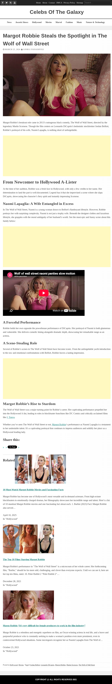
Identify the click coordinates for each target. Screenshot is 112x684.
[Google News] (10, 3)
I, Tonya (11, 417)
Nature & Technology (95, 22)
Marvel (59, 22)
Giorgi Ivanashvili (33, 49)
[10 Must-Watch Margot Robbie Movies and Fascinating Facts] (40, 483)
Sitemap (80, 3)
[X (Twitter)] (6, 3)
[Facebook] (2, 3)
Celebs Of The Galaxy (57, 12)
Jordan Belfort (35, 665)
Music (79, 22)
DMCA (59, 3)
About (44, 3)
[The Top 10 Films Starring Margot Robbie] (28, 552)
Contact (52, 3)
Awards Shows (21, 22)
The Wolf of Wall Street (87, 665)
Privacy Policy (69, 3)
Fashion (69, 22)
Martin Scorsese (72, 665)
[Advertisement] (57, 156)
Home (38, 3)
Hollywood (37, 22)
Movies (49, 22)
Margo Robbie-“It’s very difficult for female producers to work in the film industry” (44, 625)
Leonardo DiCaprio (47, 665)
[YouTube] (14, 3)
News (9, 22)
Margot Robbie (59, 424)
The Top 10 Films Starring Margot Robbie (24, 559)
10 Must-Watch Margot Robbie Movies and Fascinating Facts (33, 489)
